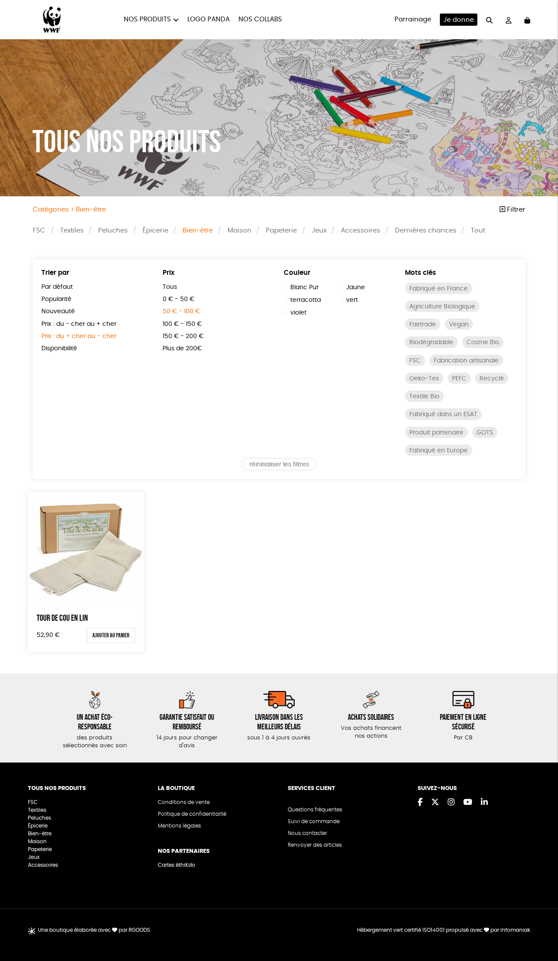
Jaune (355, 287)
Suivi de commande (314, 821)
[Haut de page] (540, 926)
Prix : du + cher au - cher (78, 336)
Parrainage (413, 19)
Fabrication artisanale (466, 361)
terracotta (305, 300)
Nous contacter (307, 833)
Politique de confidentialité (192, 814)
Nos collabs (260, 19)
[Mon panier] (527, 20)
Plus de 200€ (182, 348)
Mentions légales (179, 825)
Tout (478, 230)
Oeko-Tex (424, 379)
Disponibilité (59, 348)
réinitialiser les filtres (279, 465)
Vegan (459, 324)
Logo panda (208, 19)
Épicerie (155, 230)
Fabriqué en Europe (438, 451)
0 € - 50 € (178, 299)
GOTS (484, 433)
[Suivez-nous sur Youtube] (467, 803)
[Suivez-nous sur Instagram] (451, 803)
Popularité (56, 299)
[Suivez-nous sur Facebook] (420, 803)
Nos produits (147, 19)
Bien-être (198, 230)
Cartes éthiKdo (176, 865)
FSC (39, 230)
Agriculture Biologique (442, 307)
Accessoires (360, 230)
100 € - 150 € (182, 324)
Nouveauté (58, 311)
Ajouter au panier (110, 635)
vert (352, 300)
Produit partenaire (436, 433)
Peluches (113, 230)
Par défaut (57, 287)
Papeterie (281, 230)
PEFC (459, 379)
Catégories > (69, 209)
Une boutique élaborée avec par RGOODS (94, 930)
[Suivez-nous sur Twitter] (435, 803)
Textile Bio (424, 396)
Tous (170, 287)
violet (298, 313)
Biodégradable (431, 342)
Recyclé (492, 379)
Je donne (458, 20)
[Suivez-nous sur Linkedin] (484, 803)
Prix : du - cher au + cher (78, 324)
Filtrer (515, 209)
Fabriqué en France (438, 289)
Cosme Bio (482, 342)
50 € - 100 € (181, 311)
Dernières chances (425, 230)
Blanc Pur (304, 287)
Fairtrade (422, 324)
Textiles (72, 230)
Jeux (319, 230)
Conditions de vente (184, 802)
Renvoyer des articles (315, 845)
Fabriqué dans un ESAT (443, 414)
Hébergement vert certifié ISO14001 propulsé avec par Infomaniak (443, 930)
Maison (240, 230)
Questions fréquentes (315, 809)
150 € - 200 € (183, 336)
